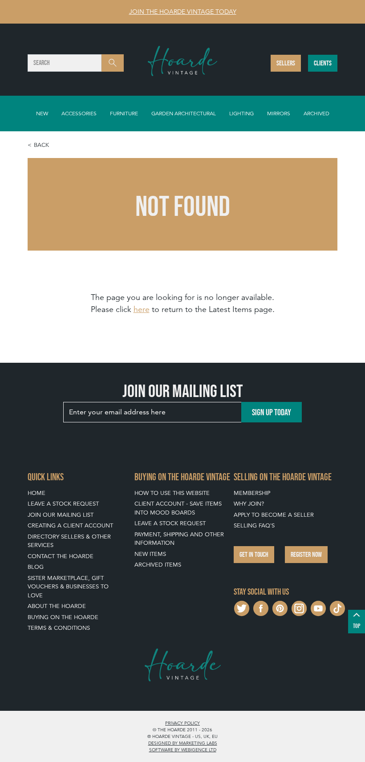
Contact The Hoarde (60, 556)
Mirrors (278, 113)
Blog (36, 567)
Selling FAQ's (254, 525)
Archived (316, 113)
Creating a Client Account (70, 525)
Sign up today (271, 412)
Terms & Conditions (59, 628)
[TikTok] (337, 607)
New (42, 113)
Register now (306, 554)
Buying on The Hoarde (63, 617)
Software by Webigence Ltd (182, 749)
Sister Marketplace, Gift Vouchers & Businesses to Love (68, 586)
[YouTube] (318, 607)
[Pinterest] (280, 607)
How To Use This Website (172, 493)
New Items (150, 554)
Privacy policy (182, 723)
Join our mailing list (60, 515)
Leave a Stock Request (63, 503)
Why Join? (249, 503)
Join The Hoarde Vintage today (182, 12)
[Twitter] (242, 607)
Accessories (79, 113)
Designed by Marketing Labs (182, 743)
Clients (323, 63)
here (142, 309)
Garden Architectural (183, 113)
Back (41, 145)
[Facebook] (261, 607)
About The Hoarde (57, 606)
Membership (252, 493)
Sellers (285, 63)
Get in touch (253, 554)
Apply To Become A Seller (274, 515)
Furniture (124, 113)
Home (36, 493)
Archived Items (157, 564)
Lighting (241, 113)
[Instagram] (299, 607)
